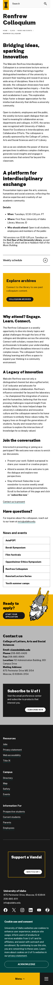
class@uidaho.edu (20, 650)
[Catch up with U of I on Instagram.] (22, 910)
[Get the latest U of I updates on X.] (14, 910)
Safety (6, 789)
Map (5, 783)
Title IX (6, 760)
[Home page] (6, 5)
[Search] (45, 3)
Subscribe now (35, 710)
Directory (8, 778)
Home (5, 30)
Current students (11, 817)
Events (6, 794)
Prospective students (14, 811)
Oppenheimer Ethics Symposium (23, 562)
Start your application (11, 615)
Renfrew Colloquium (17, 569)
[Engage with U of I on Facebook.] (6, 910)
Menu (18, 978)
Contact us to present (14, 501)
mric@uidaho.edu (26, 521)
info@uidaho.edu (12, 902)
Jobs (5, 744)
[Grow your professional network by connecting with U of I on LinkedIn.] (31, 910)
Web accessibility (12, 755)
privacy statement (17, 955)
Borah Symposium (16, 547)
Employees (8, 828)
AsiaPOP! (11, 540)
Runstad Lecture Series (19, 576)
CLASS (12, 30)
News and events (25, 30)
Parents (7, 822)
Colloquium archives (20, 299)
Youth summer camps (17, 583)
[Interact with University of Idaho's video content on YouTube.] (39, 910)
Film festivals (13, 554)
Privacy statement (12, 749)
